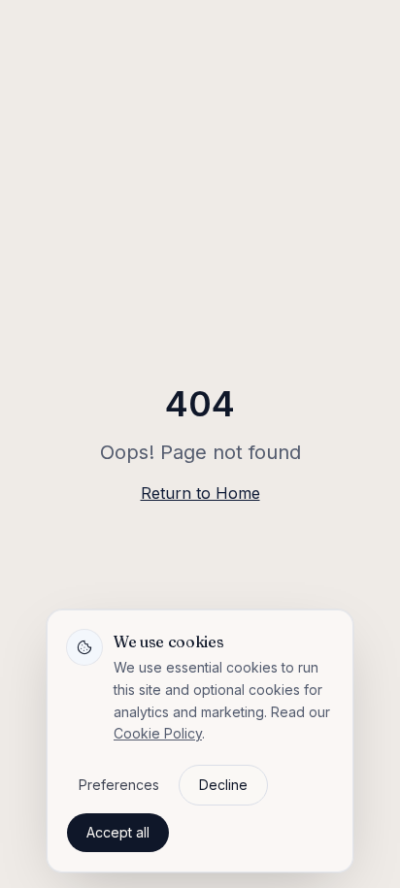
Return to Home (200, 493)
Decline (223, 784)
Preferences (119, 784)
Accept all (118, 832)
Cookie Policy (158, 733)
